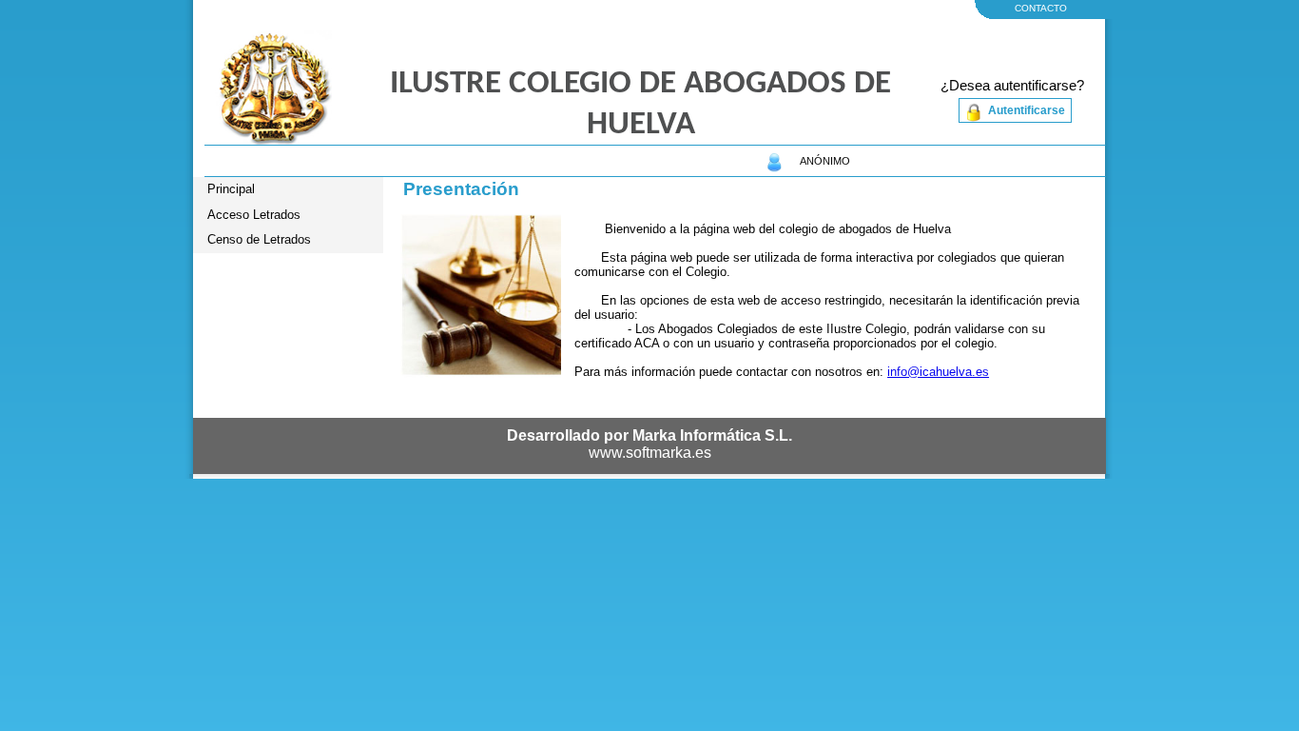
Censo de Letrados (259, 239)
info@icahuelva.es (938, 372)
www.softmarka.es (650, 453)
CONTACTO (1041, 8)
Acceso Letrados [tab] (254, 214)
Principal (231, 189)
